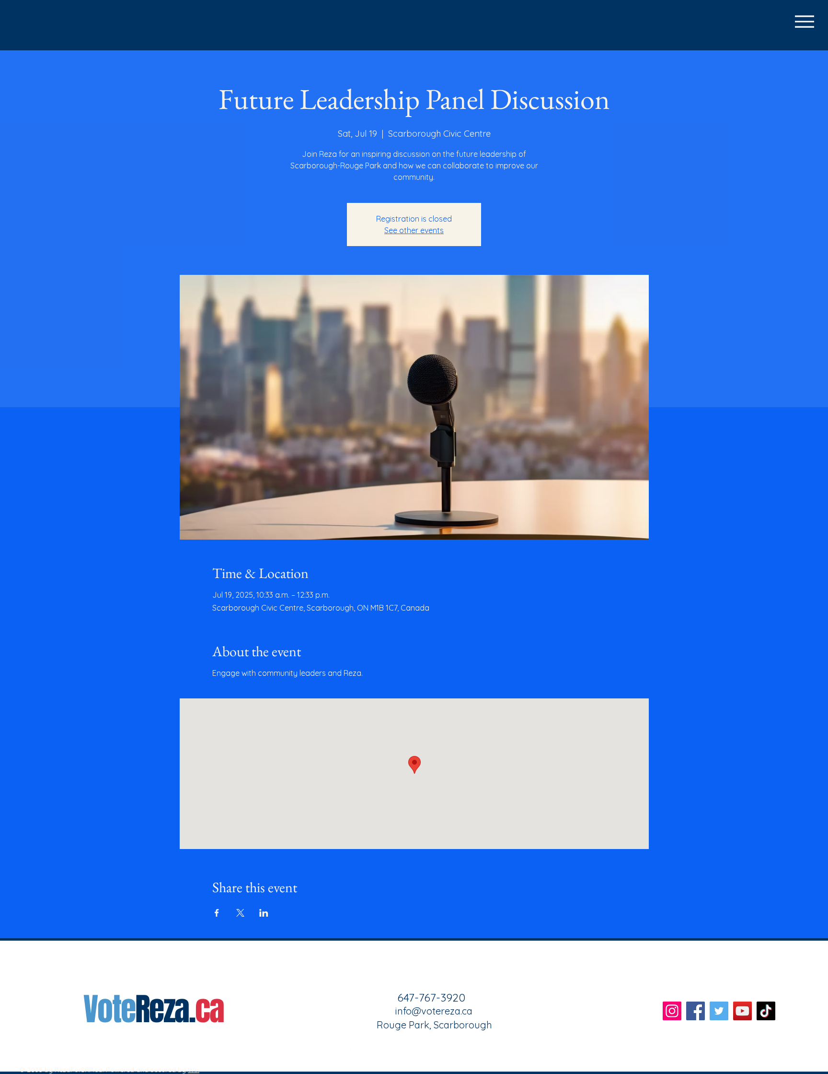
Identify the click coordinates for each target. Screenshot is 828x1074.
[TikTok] (380, 1051)
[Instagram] (344, 1051)
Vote (109, 1009)
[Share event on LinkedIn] (263, 913)
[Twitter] (719, 1011)
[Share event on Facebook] (216, 913)
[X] (362, 1051)
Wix (193, 1069)
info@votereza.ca (433, 1011)
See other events (414, 230)
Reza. (165, 1009)
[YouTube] (742, 1011)
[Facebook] (327, 1051)
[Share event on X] (240, 913)
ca (209, 1009)
